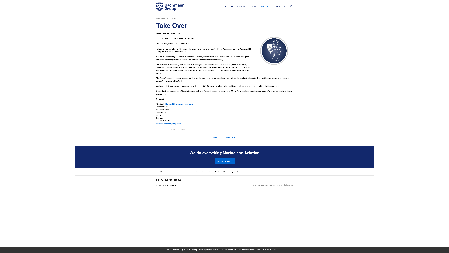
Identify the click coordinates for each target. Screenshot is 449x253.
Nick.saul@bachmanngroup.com (179, 104)
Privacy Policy (187, 172)
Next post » (231, 137)
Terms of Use (201, 172)
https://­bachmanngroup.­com (168, 123)
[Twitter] (162, 180)
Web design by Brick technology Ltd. (265, 185)
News (166, 130)
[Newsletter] (179, 180)
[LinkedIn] (175, 180)
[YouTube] (166, 180)
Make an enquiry (225, 161)
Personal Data (214, 172)
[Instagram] (171, 180)
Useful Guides (161, 172)
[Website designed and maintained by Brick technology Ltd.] (288, 185)
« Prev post (217, 137)
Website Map (228, 172)
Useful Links (174, 172)
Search (239, 172)
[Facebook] (157, 180)
